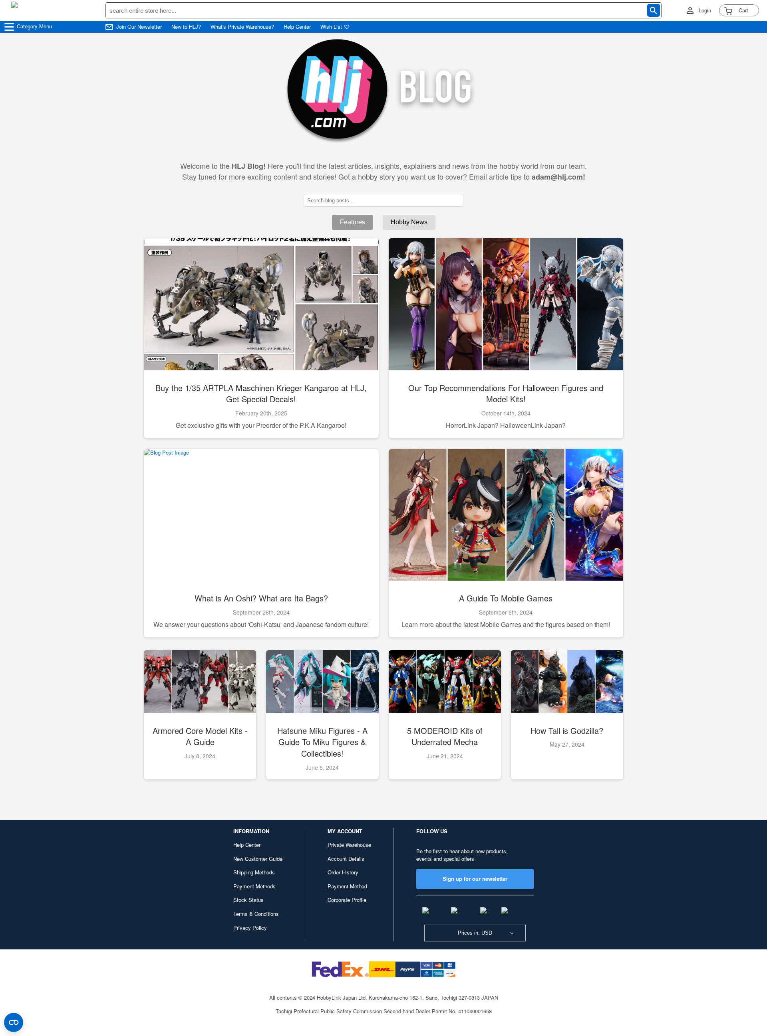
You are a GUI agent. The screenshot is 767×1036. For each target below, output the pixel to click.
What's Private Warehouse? (242, 26)
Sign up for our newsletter (475, 878)
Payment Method (347, 886)
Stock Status (248, 900)
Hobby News (409, 222)
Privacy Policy (250, 927)
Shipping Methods (254, 872)
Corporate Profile (347, 900)
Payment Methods (254, 886)
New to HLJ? (186, 26)
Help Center (297, 26)
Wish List (331, 26)
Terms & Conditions (256, 913)
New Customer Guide (257, 858)
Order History (343, 872)
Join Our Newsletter (139, 26)
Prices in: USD (475, 933)
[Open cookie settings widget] (13, 1022)
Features (352, 222)
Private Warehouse (349, 844)
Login (705, 10)
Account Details (346, 858)
